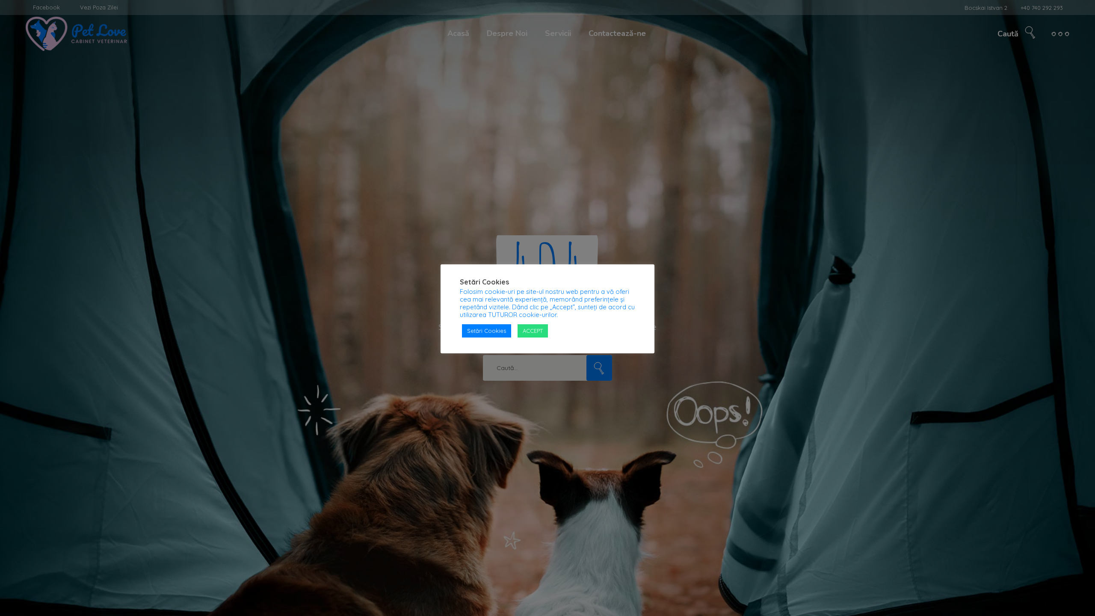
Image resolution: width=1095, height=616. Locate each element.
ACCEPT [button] (533, 330)
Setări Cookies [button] (486, 330)
